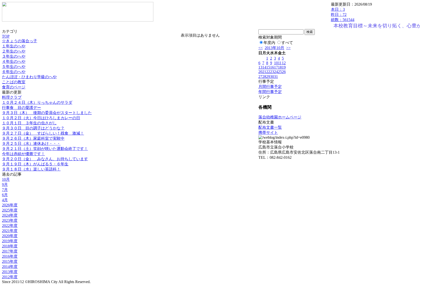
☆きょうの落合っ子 (19, 41)
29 (268, 76)
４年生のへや (13, 61)
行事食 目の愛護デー (21, 108)
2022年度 (10, 225)
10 (276, 63)
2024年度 (10, 215)
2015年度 (10, 261)
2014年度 (10, 267)
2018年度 (10, 246)
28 (264, 76)
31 (276, 76)
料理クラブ (11, 97)
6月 (5, 195)
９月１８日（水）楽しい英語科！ (31, 169)
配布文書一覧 (270, 127)
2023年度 (10, 220)
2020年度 (10, 236)
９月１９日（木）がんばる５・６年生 (35, 164)
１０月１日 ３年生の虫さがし (29, 123)
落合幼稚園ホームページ (279, 117)
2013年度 (10, 272)
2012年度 (10, 277)
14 (264, 67)
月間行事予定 (270, 87)
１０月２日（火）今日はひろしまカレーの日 (41, 118)
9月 (5, 184)
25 (280, 72)
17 (276, 67)
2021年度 (10, 231)
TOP (6, 36)
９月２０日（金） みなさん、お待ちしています (45, 159)
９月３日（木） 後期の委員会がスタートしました (47, 113)
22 (268, 72)
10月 (6, 179)
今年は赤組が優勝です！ (23, 154)
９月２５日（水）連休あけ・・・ (31, 143)
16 (272, 67)
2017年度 (10, 251)
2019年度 (10, 241)
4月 (5, 200)
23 (272, 72)
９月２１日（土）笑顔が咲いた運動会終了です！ (45, 149)
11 (280, 63)
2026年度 (10, 205)
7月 (5, 190)
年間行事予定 (270, 92)
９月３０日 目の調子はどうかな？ (33, 128)
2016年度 (10, 256)
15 (268, 67)
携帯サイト (268, 132)
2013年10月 (274, 48)
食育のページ (13, 87)
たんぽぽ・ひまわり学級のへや (29, 77)
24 (276, 72)
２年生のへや (13, 51)
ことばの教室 (13, 82)
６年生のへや (13, 72)
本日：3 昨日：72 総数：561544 (342, 14)
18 (280, 67)
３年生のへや (13, 56)
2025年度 (10, 210)
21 (264, 72)
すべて (287, 43)
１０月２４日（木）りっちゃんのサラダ (37, 102)
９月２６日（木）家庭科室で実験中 (33, 138)
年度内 (269, 43)
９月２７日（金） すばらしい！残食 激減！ (43, 133)
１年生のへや (13, 46)
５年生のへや (13, 66)
